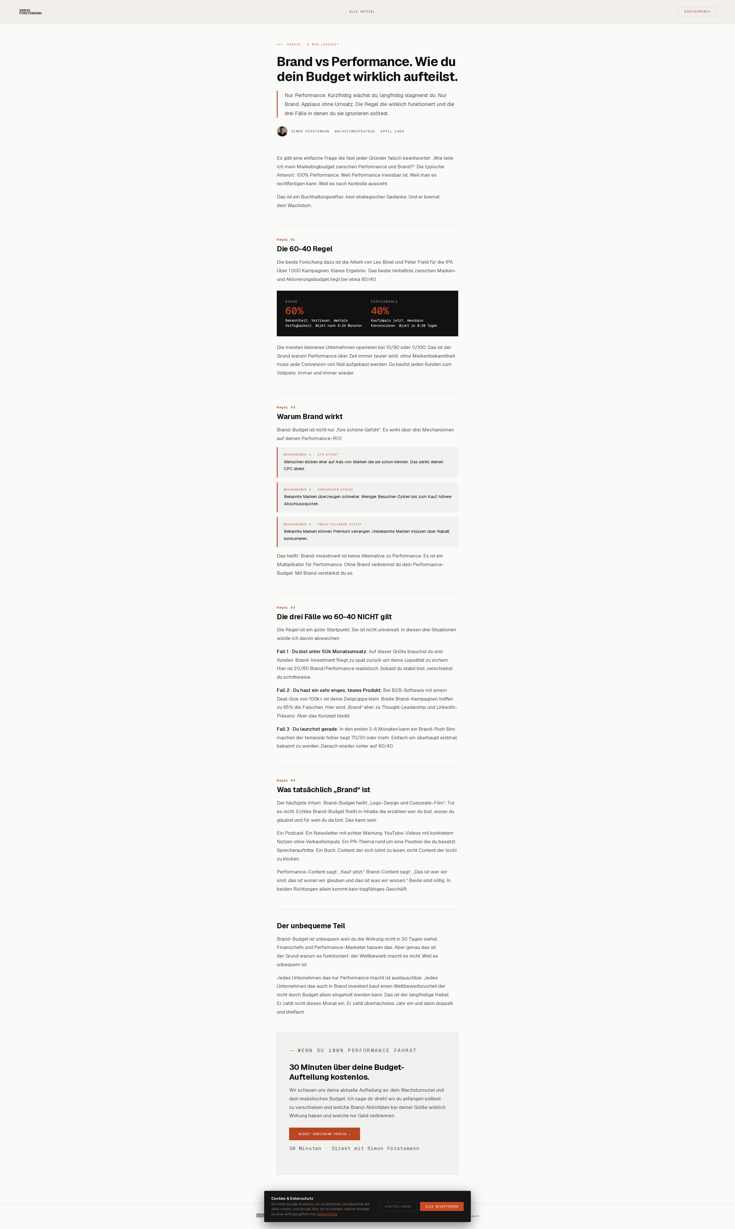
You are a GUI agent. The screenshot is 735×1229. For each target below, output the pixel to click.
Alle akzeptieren (441, 1206)
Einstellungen (398, 1206)
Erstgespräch (697, 11)
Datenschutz (327, 1214)
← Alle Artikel (360, 11)
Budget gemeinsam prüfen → (324, 1134)
